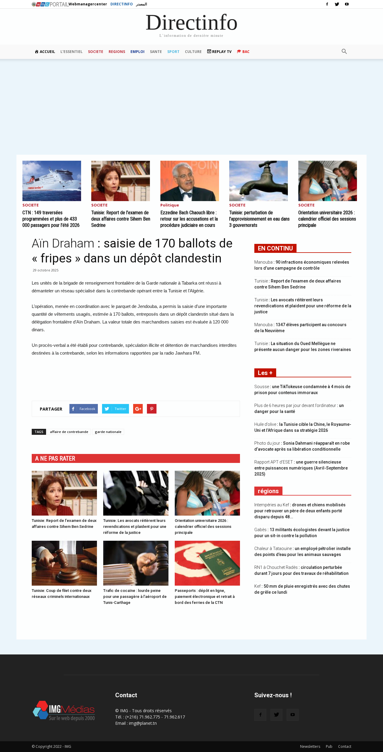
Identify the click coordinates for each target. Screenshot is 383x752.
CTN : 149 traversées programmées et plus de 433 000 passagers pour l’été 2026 (51, 219)
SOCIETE (95, 51)
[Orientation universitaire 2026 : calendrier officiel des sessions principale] (329, 181)
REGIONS (117, 51)
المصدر (141, 4)
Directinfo (121, 4)
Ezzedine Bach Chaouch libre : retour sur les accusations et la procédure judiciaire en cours (189, 219)
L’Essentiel (71, 51)
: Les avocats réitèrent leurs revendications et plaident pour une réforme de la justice (302, 305)
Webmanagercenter (88, 4)
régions (268, 491)
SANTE (156, 51)
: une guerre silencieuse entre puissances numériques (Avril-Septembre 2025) (301, 468)
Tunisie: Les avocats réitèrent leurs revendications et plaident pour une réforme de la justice (134, 526)
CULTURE (193, 51)
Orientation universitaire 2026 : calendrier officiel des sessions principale (327, 219)
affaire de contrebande (69, 431)
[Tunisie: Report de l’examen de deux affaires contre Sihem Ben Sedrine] (122, 181)
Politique (169, 205)
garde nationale (108, 431)
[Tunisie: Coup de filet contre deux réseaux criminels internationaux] (64, 563)
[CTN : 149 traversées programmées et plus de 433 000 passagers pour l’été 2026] (53, 181)
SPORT (173, 51)
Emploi (137, 51)
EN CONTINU (275, 248)
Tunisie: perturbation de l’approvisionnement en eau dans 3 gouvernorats (259, 219)
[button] (344, 52)
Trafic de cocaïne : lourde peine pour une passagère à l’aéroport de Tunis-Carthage (135, 596)
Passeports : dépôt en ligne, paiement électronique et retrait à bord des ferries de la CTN (205, 596)
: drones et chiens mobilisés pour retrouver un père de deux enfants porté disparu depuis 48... (300, 510)
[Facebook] (327, 4)
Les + (265, 372)
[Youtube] (346, 4)
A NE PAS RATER (55, 458)
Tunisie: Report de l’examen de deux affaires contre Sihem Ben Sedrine (120, 219)
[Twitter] (336, 4)
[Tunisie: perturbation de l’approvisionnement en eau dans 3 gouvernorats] (260, 181)
